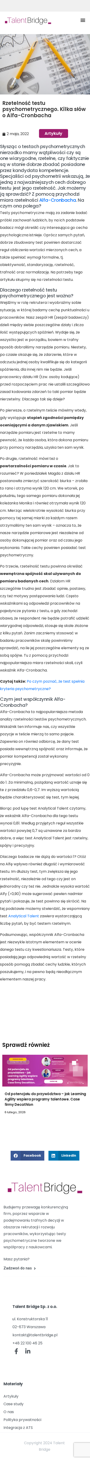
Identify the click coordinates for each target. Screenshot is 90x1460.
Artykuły (53, 133)
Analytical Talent (23, 916)
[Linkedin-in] (27, 1351)
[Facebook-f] (16, 1351)
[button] (83, 20)
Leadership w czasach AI (27, 1110)
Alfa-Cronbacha (57, 200)
